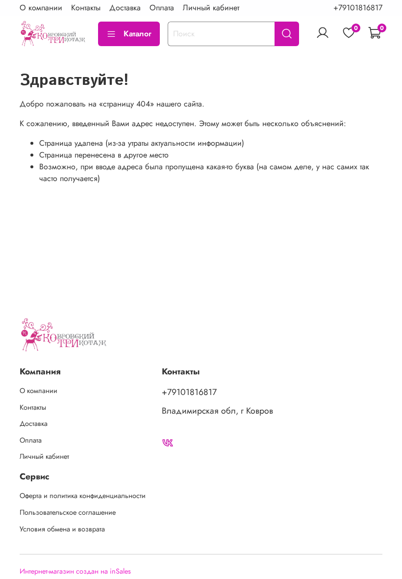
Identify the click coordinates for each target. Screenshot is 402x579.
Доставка (125, 7)
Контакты (85, 7)
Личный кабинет (211, 7)
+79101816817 (357, 7)
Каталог (137, 33)
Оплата (162, 7)
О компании (41, 7)
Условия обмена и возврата (62, 529)
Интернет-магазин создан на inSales (75, 571)
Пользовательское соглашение (68, 512)
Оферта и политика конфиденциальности (83, 495)
